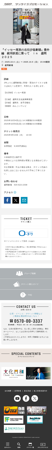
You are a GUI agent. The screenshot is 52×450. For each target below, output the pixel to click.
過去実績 (27, 391)
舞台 (4, 69)
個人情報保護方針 (40, 391)
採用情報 (17, 391)
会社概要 (8, 391)
